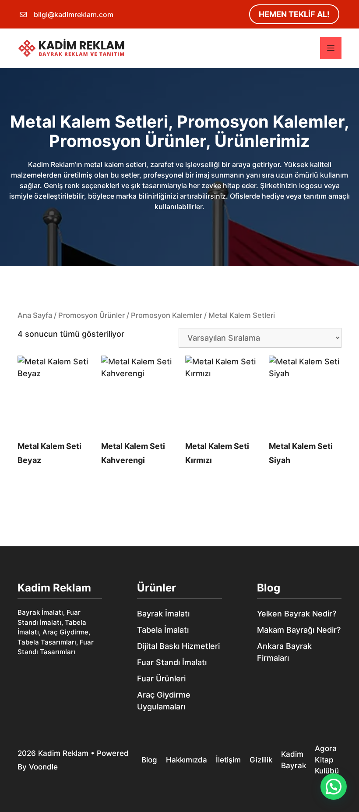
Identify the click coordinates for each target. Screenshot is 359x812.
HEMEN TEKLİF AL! (294, 14)
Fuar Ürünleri (161, 678)
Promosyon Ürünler (91, 315)
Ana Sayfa (35, 315)
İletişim (228, 759)
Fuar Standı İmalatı (172, 662)
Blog (268, 587)
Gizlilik (261, 759)
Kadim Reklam (63, 753)
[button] (333, 786)
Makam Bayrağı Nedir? (299, 629)
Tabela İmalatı (163, 629)
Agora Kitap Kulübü (327, 759)
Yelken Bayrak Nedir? (296, 613)
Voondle (43, 766)
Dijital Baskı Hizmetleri (178, 646)
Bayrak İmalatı (163, 613)
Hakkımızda (186, 759)
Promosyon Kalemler (166, 315)
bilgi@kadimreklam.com (73, 14)
